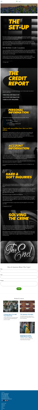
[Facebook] (2, 400)
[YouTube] (7, 400)
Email (1, 274)
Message (2, 280)
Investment (3, 405)
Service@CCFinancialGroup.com (6, 398)
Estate (2, 407)
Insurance (3, 408)
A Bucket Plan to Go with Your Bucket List (10, 315)
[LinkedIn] (5, 400)
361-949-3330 (6, 394)
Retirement (3, 404)
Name (1, 268)
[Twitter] (4, 400)
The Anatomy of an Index (26, 314)
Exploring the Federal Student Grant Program (26, 336)
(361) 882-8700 (6, 393)
